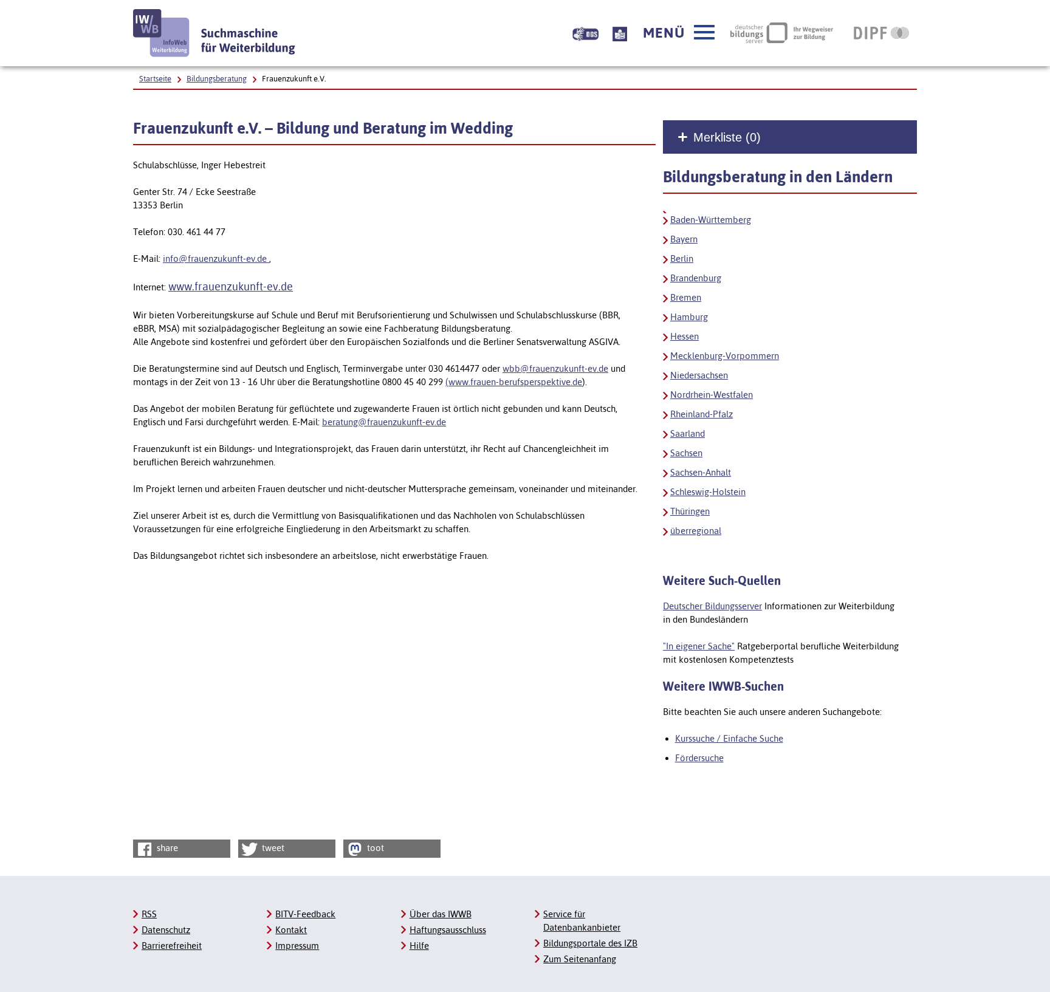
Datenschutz (166, 930)
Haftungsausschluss (448, 930)
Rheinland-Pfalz (701, 414)
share (166, 848)
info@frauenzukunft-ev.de (216, 258)
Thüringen (690, 511)
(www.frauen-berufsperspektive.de (513, 382)
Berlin (681, 258)
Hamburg (689, 317)
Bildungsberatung (217, 78)
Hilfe (419, 945)
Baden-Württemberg (710, 219)
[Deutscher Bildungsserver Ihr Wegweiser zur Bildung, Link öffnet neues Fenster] (781, 33)
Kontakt (291, 930)
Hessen (684, 336)
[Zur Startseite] (214, 33)
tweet (271, 848)
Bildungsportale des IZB (590, 943)
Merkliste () (727, 137)
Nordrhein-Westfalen (711, 394)
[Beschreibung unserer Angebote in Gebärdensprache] (585, 32)
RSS (149, 914)
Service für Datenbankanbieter (581, 920)
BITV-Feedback (305, 914)
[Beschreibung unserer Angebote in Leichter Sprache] (619, 32)
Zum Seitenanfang (579, 959)
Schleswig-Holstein (708, 492)
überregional (695, 530)
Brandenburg (695, 278)
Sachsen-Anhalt (700, 472)
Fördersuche (699, 758)
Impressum (297, 945)
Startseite (155, 78)
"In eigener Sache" (699, 646)
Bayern (684, 239)
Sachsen (686, 453)
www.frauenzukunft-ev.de (230, 286)
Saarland (687, 433)
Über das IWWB (441, 914)
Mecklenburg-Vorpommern (724, 356)
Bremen (685, 297)
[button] (679, 33)
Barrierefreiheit (172, 945)
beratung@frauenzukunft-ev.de (384, 422)
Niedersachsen (699, 375)
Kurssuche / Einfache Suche (729, 738)
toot (374, 848)
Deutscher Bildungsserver (712, 606)
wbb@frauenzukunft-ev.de (555, 368)
